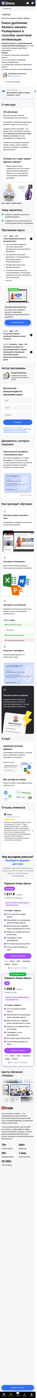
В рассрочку (26, 961)
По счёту (14, 964)
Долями (7, 964)
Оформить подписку (17, 956)
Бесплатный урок (17, 322)
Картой (12, 961)
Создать (17, 1395)
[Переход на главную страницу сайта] (8, 3)
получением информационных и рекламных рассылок (16, 431)
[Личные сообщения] (27, 3)
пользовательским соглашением (13, 429)
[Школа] (19, 18)
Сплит (18, 961)
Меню (24, 1396)
